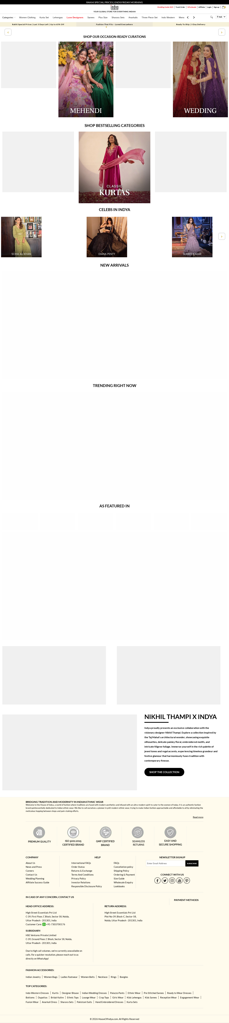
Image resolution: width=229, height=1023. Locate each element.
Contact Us (31, 874)
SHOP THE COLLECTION (164, 772)
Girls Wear (118, 997)
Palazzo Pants (117, 993)
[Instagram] (172, 880)
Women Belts (88, 977)
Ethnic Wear (134, 993)
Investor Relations (80, 882)
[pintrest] (187, 880)
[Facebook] (157, 880)
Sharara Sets (118, 17)
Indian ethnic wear (65, 808)
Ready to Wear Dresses (179, 993)
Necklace (102, 977)
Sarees (90, 17)
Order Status (78, 866)
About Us (30, 863)
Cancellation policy (123, 866)
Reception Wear (168, 997)
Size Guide (119, 878)
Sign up (216, 7)
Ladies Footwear (69, 977)
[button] (106, 27)
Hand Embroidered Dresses (109, 1002)
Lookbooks (119, 886)
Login (209, 7)
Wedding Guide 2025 (165, 7)
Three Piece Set (149, 17)
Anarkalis (133, 17)
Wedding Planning (35, 878)
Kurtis (55, 993)
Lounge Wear (89, 997)
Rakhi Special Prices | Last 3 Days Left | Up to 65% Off (38, 24)
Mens (181, 17)
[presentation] (8, 32)
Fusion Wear (32, 1002)
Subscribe (192, 863)
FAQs (116, 863)
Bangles (124, 977)
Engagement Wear (189, 997)
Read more (198, 817)
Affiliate (201, 7)
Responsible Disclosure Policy (86, 886)
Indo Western (168, 17)
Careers (30, 870)
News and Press (34, 866)
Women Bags (50, 977)
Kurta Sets (132, 1002)
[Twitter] (165, 880)
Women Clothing (27, 17)
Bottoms (30, 997)
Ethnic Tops (73, 997)
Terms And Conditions (82, 874)
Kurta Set (44, 17)
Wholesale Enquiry (123, 882)
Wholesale (191, 7)
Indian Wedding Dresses (94, 993)
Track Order (180, 7)
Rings (114, 977)
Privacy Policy (78, 878)
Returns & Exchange (81, 870)
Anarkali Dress (49, 1002)
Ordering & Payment (124, 874)
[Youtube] (179, 880)
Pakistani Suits (84, 1002)
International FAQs (81, 863)
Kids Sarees (151, 997)
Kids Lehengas (134, 997)
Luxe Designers (75, 17)
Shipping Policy (121, 870)
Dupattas (43, 997)
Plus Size (102, 17)
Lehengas (58, 17)
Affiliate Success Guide (37, 882)
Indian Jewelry (33, 977)
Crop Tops (104, 997)
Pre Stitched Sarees (154, 993)
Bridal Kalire (57, 997)
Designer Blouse (70, 993)
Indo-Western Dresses (37, 993)
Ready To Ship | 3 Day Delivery (190, 24)
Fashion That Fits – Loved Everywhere (114, 24)
